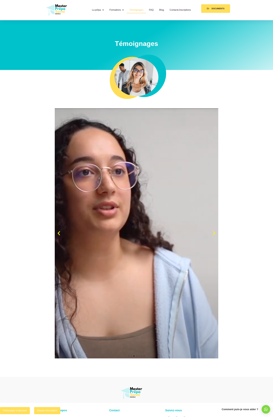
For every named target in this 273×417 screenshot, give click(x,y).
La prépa (96, 10)
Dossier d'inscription (47, 410)
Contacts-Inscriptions (180, 10)
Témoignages (136, 10)
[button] (59, 233)
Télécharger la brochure (15, 410)
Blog (161, 10)
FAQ (151, 10)
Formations (115, 10)
